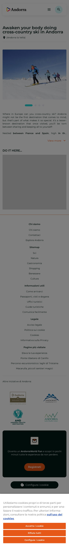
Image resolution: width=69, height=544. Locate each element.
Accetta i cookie (34, 526)
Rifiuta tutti (34, 533)
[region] (34, 518)
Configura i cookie (34, 540)
